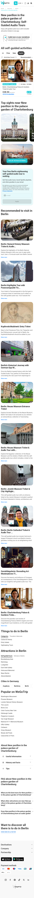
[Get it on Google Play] (18, 859)
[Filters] (3, 53)
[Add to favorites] (30, 61)
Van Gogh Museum (7, 719)
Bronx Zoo (4, 708)
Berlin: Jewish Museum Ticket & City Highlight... (15, 490)
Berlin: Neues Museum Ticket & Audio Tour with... (15, 449)
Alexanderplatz (6, 676)
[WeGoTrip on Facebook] (10, 879)
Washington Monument (9, 696)
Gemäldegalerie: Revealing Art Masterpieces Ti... (15, 572)
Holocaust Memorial (7, 670)
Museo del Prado (6, 733)
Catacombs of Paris (7, 736)
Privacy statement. (8, 191)
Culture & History (6, 639)
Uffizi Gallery (5, 724)
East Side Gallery (6, 667)
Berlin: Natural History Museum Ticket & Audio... (15, 245)
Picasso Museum (6, 699)
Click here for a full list (8, 832)
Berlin (16, 8)
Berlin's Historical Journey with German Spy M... (15, 366)
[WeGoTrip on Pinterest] (14, 879)
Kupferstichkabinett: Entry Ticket (16, 326)
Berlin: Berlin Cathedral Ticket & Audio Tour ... (15, 531)
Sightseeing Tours (7, 645)
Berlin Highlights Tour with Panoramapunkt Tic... (13, 286)
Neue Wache (5, 673)
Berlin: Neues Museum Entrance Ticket (15, 407)
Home (2, 8)
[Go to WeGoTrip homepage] (4, 3)
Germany (9, 8)
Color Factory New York (8, 710)
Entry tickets (5, 642)
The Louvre (4, 705)
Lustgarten (4, 665)
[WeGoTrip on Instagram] (5, 879)
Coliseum (4, 727)
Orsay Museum (6, 730)
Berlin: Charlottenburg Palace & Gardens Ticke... (15, 613)
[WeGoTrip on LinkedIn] (28, 879)
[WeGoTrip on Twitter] (23, 879)
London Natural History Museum (12, 702)
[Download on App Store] (6, 859)
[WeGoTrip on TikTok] (19, 879)
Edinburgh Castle (6, 713)
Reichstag (4, 662)
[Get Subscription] (16, 3)
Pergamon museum (7, 716)
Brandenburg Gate (7, 659)
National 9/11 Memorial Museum (12, 722)
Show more (4, 257)
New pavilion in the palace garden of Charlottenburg (10, 10)
